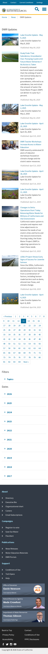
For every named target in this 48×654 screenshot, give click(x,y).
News (13, 17)
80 (40, 357)
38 (30, 334)
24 (40, 325)
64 (40, 348)
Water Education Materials (17, 553)
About (5, 2)
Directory (9, 498)
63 (35, 348)
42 (9, 339)
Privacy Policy (8, 634)
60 (19, 348)
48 (40, 339)
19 (14, 325)
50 (9, 343)
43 (14, 339)
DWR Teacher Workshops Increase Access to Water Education (30, 144)
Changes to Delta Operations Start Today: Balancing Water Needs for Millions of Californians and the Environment (31, 213)
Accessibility (7, 639)
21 (24, 325)
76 (19, 357)
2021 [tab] (9, 439)
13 (23, 321)
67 (14, 353)
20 (19, 325)
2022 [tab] (9, 430)
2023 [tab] (9, 421)
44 (19, 339)
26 (9, 330)
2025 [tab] (9, 403)
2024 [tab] (9, 412)
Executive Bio (11, 502)
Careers (9, 510)
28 (19, 330)
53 (24, 343)
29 (24, 330)
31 (35, 330)
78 (30, 357)
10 (8, 321)
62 (30, 348)
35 (14, 334)
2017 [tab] (9, 476)
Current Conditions (26, 2)
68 (19, 353)
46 (30, 339)
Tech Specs (10, 574)
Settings (40, 2)
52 (19, 343)
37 (24, 334)
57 (4, 348)
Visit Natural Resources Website (12, 606)
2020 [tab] (9, 448)
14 (29, 321)
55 (35, 343)
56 (40, 343)
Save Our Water (12, 531)
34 (9, 334)
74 (9, 357)
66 (9, 353)
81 (4, 362)
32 (40, 330)
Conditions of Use (13, 569)
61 (24, 348)
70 (30, 353)
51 (14, 343)
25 (4, 330)
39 (35, 334)
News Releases (12, 548)
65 (4, 353)
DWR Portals (11, 557)
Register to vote (12, 527)
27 (14, 330)
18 (9, 325)
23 (35, 325)
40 (40, 334)
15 (34, 321)
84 (19, 362)
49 (4, 343)
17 (4, 325)
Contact (13, 2)
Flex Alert (10, 536)
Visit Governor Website (9, 593)
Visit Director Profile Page (10, 620)
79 (35, 357)
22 (30, 325)
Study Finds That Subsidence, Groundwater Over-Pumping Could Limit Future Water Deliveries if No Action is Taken (31, 59)
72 (40, 353)
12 (18, 321)
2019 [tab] (9, 457)
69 (24, 353)
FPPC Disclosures (32, 639)
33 (4, 334)
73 (4, 357)
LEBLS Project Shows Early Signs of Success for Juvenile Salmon (32, 259)
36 (19, 334)
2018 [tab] (9, 467)
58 (9, 348)
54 (30, 343)
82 (9, 362)
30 (30, 330)
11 (13, 321)
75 (14, 357)
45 (24, 339)
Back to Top (7, 630)
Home (4, 17)
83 (14, 362)
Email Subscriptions (14, 515)
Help (8, 578)
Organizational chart (14, 506)
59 (14, 348)
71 (35, 353)
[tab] (24, 379)
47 (35, 339)
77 (24, 357)
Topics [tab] (10, 379)
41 (4, 339)
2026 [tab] (9, 394)
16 (39, 321)
